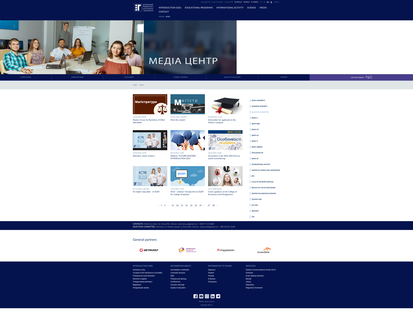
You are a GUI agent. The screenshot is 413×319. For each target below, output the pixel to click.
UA (261, 2)
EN (264, 2)
